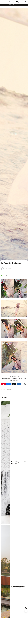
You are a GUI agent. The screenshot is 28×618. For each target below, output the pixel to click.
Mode (5, 7)
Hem (2, 7)
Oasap (8, 378)
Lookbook (9, 7)
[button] (2, 2)
